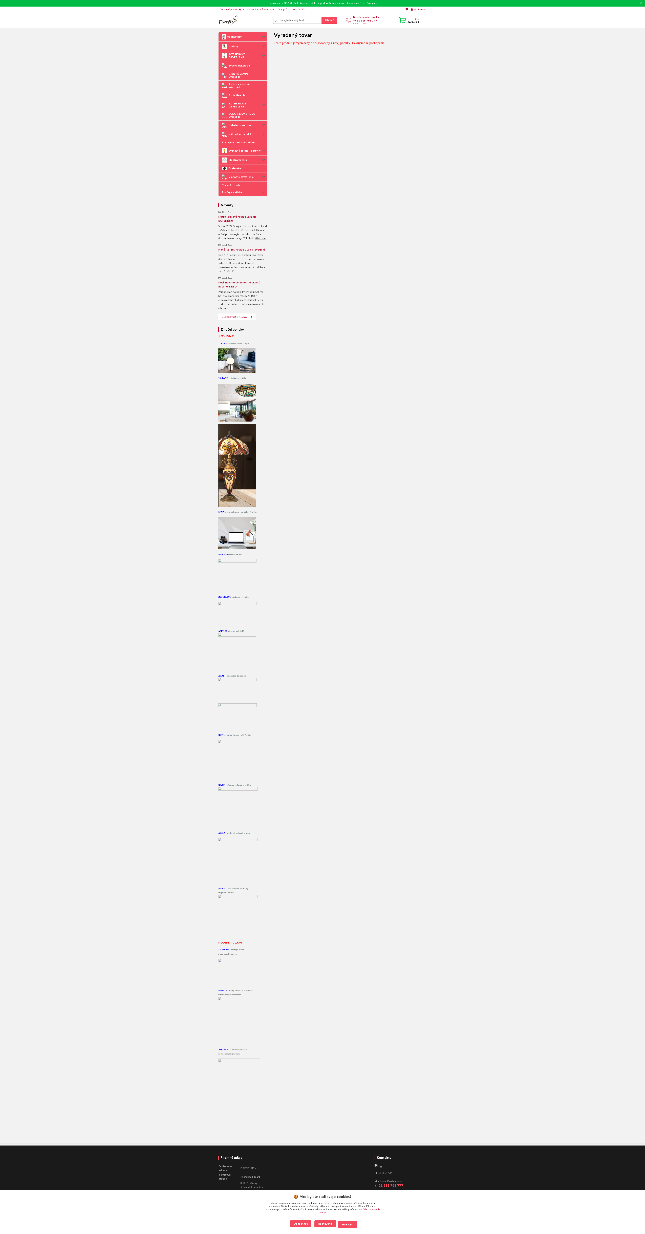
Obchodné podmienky (230, 9)
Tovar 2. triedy (231, 185)
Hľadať (329, 20)
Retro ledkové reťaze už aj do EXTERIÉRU (237, 219)
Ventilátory (234, 37)
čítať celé (260, 238)
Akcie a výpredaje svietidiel (239, 85)
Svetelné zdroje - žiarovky (245, 150)
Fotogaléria (283, 9)
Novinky (233, 46)
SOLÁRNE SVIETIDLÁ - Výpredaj (242, 115)
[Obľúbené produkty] (406, 10)
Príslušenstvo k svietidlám (238, 142)
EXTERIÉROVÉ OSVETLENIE (237, 105)
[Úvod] (244, 20)
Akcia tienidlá (237, 95)
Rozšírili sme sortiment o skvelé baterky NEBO (239, 284)
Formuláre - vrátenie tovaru (260, 9)
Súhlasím (347, 1224)
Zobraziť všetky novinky (234, 317)
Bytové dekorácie (239, 65)
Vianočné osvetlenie (241, 177)
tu (300, 1223)
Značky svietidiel (232, 192)
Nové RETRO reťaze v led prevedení (241, 250)
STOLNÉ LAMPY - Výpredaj (239, 75)
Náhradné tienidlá (240, 134)
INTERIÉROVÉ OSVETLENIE (237, 56)
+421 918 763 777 (365, 21)
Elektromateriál (238, 160)
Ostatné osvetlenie (241, 125)
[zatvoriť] (640, 3)
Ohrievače (235, 168)
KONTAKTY (299, 9)
